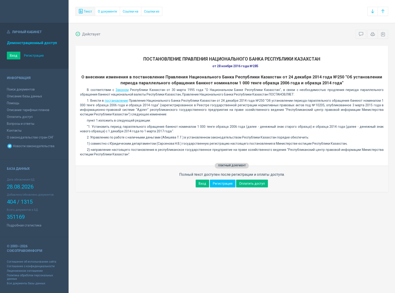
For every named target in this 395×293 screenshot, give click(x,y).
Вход (13, 55)
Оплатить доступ (20, 117)
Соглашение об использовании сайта (31, 261)
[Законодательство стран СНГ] (34, 11)
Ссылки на (130, 11)
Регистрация (34, 55)
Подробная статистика (24, 225)
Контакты (14, 130)
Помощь (13, 103)
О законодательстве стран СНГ (30, 137)
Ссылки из (151, 11)
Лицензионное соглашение (25, 270)
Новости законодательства (33, 146)
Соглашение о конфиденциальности (31, 266)
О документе (107, 11)
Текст (87, 11)
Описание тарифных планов (28, 110)
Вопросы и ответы (20, 123)
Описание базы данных (24, 96)
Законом (122, 90)
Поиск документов (21, 89)
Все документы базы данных (26, 283)
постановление (116, 100)
